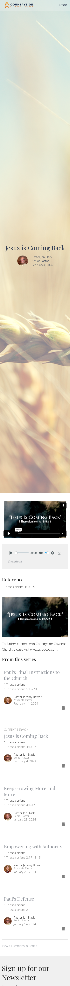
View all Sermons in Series (19, 946)
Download (15, 561)
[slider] (22, 553)
